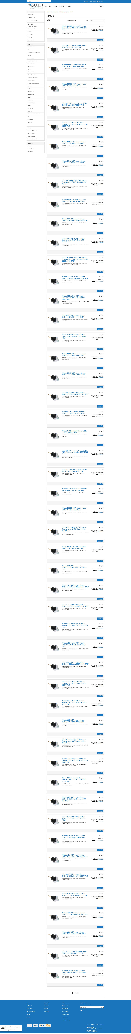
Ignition (29, 105)
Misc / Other (30, 108)
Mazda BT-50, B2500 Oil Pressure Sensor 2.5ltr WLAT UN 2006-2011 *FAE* (75, 182)
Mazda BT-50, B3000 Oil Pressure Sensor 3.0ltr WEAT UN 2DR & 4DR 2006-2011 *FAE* (75, 259)
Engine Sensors (31, 91)
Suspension (30, 119)
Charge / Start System (32, 72)
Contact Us (61, 6)
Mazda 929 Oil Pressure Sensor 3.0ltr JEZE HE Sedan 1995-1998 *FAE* (74, 972)
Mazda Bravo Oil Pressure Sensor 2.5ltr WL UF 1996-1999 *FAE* (74, 65)
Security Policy (65, 1017)
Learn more (101, 30)
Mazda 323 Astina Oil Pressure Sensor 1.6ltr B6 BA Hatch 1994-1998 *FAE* (74, 240)
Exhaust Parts (31, 94)
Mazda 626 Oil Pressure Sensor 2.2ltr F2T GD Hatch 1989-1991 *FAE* (73, 818)
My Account (29, 1005)
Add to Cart (100, 40)
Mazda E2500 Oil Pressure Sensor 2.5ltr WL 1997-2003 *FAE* (74, 46)
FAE (31, 34)
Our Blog (46, 1008)
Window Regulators (32, 46)
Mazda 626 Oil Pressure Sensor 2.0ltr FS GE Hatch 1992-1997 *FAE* (75, 856)
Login (90, 1)
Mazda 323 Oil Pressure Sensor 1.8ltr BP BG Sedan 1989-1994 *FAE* (75, 663)
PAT (30, 37)
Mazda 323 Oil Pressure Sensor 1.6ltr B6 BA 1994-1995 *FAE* (73, 316)
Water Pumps (31, 49)
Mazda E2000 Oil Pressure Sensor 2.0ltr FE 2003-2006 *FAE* (74, 85)
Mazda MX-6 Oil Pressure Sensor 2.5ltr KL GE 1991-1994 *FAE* (74, 142)
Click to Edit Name (66, 1020)
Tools (29, 125)
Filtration (30, 97)
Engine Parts (30, 88)
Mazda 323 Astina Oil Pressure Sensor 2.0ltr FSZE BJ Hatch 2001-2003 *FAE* (74, 702)
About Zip (68, 6)
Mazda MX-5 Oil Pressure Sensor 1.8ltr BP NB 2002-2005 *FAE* (74, 547)
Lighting (29, 55)
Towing (29, 127)
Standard (31, 40)
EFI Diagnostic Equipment (33, 83)
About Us (55, 6)
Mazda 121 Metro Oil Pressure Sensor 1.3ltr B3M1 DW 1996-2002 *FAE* (75, 625)
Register (94, 1)
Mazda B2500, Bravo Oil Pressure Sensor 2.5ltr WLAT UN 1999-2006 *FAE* (75, 28)
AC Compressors (31, 66)
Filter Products (31, 12)
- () (102, 6)
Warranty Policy (65, 1014)
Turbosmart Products (32, 130)
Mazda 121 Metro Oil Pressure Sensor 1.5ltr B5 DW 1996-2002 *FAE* (73, 644)
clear (35, 26)
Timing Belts (30, 122)
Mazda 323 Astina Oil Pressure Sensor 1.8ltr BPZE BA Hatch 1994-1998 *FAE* (75, 124)
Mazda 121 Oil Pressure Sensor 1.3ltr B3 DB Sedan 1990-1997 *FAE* (75, 586)
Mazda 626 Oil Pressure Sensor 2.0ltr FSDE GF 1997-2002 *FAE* (74, 933)
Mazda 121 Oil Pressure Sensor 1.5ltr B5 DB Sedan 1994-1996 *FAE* (75, 605)
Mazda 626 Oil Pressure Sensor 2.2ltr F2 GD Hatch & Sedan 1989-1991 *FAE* (74, 799)
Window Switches (31, 136)
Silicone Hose (30, 116)
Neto (96, 1031)
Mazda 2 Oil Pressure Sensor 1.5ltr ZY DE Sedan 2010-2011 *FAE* (74, 489)
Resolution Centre (31, 1011)
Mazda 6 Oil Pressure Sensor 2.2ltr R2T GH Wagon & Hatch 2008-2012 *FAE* (75, 452)
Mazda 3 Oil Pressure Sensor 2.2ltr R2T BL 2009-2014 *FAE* (74, 432)
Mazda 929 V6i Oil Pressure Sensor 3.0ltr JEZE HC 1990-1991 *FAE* (74, 952)
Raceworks (30, 111)
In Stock (32, 17)
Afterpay (28, 1017)
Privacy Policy (65, 1008)
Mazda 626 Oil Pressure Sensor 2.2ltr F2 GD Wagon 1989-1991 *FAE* (73, 837)
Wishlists (86, 1)
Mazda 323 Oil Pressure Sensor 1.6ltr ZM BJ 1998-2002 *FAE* (73, 721)
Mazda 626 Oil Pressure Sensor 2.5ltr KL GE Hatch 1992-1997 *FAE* (75, 894)
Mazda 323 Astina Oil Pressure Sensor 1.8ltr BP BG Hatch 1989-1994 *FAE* (74, 298)
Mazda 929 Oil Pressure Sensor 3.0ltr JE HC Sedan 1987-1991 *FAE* (75, 220)
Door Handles (31, 58)
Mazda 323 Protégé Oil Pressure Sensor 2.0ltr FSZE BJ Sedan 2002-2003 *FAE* (74, 779)
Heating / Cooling (31, 102)
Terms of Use (65, 1005)
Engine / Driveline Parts (33, 60)
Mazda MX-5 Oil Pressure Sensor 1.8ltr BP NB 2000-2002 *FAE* (74, 354)
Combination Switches (32, 77)
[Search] (27, 1)
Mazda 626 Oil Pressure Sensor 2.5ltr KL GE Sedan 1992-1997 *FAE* (75, 913)
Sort (87, 20)
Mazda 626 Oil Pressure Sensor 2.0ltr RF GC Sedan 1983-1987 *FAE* (75, 393)
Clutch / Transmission (32, 74)
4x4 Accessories (31, 63)
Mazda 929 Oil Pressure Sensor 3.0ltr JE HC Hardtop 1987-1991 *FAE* (74, 336)
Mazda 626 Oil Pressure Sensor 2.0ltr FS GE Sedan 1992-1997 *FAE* (75, 875)
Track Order (29, 1008)
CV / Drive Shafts (31, 80)
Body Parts (30, 69)
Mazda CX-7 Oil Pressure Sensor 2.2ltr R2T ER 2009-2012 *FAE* (73, 412)
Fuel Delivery (30, 100)
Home (46, 6)
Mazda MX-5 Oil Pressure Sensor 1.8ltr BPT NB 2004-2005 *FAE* (74, 374)
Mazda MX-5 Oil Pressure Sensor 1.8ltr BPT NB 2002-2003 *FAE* (74, 200)
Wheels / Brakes (31, 133)
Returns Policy (31, 148)
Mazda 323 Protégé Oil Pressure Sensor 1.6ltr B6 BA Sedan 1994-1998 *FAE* (74, 741)
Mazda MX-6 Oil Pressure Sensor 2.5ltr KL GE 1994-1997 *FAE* (74, 162)
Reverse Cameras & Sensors (34, 113)
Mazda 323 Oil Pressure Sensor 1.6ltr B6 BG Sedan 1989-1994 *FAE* (75, 277)
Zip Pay (28, 1014)
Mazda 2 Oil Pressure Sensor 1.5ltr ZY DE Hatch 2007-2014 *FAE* (74, 104)
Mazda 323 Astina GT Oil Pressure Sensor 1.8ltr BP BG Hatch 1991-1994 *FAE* (74, 529)
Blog (50, 6)
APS (30, 31)
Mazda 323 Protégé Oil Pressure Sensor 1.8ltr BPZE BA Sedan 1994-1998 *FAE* (75, 760)
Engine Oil (30, 86)
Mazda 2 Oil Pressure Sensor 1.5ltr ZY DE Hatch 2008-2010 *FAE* (74, 470)
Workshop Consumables (33, 139)
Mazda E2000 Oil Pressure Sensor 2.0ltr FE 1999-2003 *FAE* (74, 509)
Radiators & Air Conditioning (34, 52)
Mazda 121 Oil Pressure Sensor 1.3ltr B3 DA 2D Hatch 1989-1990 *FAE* (74, 567)
